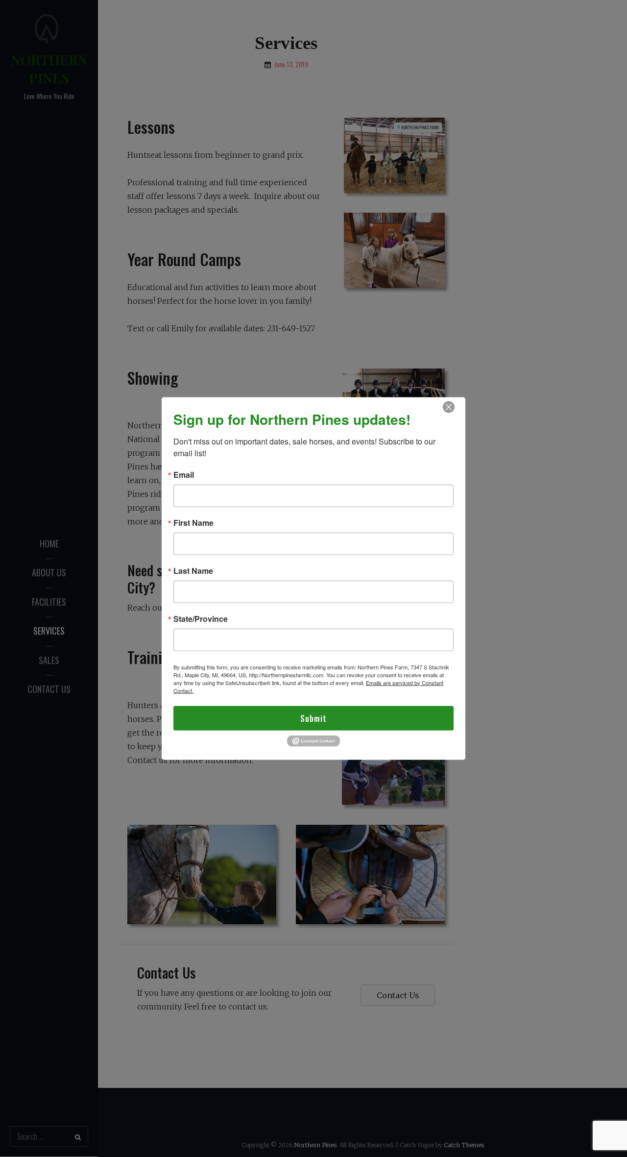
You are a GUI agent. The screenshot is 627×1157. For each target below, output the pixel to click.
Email (183, 474)
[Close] (448, 407)
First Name (193, 522)
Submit (313, 718)
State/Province (200, 618)
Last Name (193, 570)
